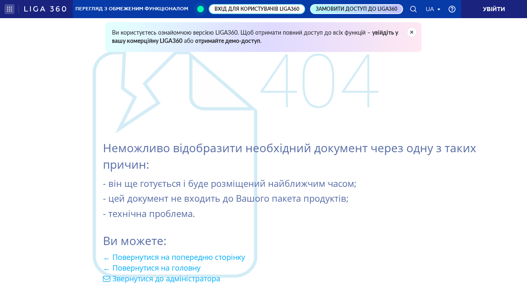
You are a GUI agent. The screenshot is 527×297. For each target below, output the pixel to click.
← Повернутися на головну (152, 268)
